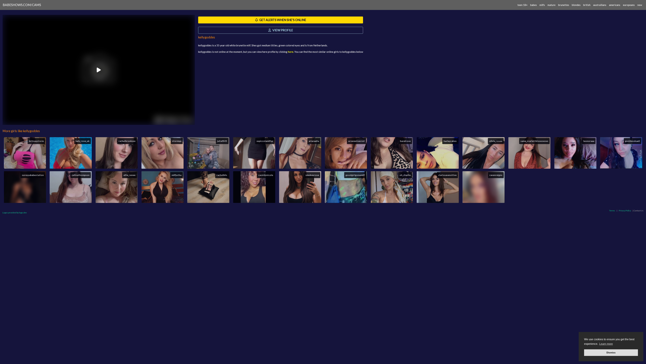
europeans (629, 4)
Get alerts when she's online (282, 20)
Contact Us (638, 210)
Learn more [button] (606, 343)
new (639, 4)
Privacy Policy (625, 210)
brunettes (563, 4)
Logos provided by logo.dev (15, 212)
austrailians (599, 4)
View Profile (282, 30)
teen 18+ (522, 4)
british (586, 4)
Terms (612, 210)
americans (614, 4)
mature (551, 4)
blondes (576, 4)
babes (533, 4)
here (290, 51)
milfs (542, 4)
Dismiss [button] (611, 352)
